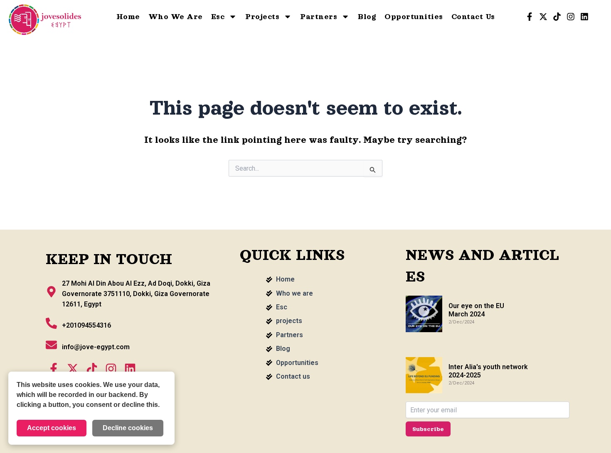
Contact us (473, 16)
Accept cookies (51, 427)
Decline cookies (128, 427)
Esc (218, 16)
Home (128, 16)
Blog (367, 16)
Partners (318, 16)
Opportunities (413, 16)
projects (262, 16)
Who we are (175, 16)
